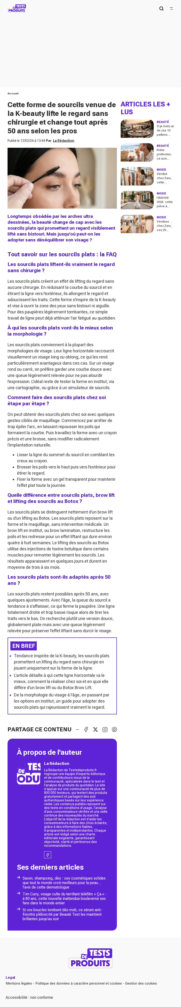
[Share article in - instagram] (104, 729)
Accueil (13, 93)
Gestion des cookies (141, 983)
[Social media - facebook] (48, 855)
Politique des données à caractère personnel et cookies (78, 983)
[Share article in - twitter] (95, 729)
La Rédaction (63, 141)
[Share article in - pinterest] (114, 729)
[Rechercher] (161, 8)
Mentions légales (19, 983)
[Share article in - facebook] (86, 729)
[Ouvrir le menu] (171, 8)
